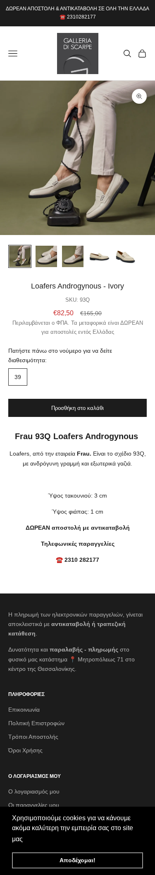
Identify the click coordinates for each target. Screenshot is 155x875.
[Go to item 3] (72, 256)
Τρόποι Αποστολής (33, 736)
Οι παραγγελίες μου (33, 805)
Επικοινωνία (24, 709)
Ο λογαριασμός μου (34, 791)
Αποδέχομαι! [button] (77, 860)
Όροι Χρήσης (25, 750)
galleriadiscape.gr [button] (52, 838)
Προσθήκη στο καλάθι (77, 408)
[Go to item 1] (19, 256)
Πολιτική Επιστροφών (36, 723)
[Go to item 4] (99, 256)
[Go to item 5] (125, 256)
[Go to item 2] (46, 256)
